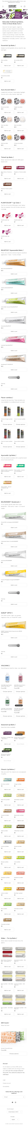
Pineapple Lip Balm (5, 877)
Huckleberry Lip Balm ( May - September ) (7, 738)
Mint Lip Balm (4, 908)
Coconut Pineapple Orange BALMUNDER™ (10, 579)
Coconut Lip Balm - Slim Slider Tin (19, 984)
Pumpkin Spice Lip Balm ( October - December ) (19, 738)
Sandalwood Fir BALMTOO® (7, 364)
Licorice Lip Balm (5, 846)
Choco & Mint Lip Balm (19, 441)
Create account (7, 1083)
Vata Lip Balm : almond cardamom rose (6, 487)
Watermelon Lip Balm (19, 815)
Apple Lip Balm (4, 830)
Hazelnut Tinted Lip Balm (6, 188)
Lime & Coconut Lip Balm (19, 419)
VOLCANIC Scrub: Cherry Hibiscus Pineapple (19, 686)
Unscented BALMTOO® (6, 326)
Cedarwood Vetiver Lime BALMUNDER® (9, 541)
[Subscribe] (23, 1097)
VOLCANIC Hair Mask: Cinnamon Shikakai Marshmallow (18, 709)
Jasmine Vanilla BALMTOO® (7, 287)
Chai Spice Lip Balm (18, 908)
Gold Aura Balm (4, 143)
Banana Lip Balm (4, 862)
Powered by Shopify (19, 1123)
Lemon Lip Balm (4, 893)
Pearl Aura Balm (4, 125)
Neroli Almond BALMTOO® (6, 268)
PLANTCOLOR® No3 (5, 236)
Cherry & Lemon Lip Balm (6, 441)
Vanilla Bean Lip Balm (19, 799)
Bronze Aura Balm (5, 107)
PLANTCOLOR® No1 (5, 220)
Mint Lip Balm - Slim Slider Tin (7, 1008)
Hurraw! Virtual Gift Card (6, 1048)
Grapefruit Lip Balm (18, 877)
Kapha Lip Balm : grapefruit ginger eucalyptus (7, 471)
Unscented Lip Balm (5, 75)
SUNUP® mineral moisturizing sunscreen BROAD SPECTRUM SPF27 (11, 632)
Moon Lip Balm (4, 60)
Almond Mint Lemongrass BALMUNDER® (9, 522)
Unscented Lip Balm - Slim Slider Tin (20, 961)
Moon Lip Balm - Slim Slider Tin (7, 984)
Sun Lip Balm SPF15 (18, 60)
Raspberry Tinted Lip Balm (20, 172)
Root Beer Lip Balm (18, 893)
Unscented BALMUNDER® (6, 560)
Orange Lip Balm (17, 784)
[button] (2, 6)
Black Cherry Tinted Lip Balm (6, 173)
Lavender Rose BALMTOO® (7, 345)
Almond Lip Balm (18, 846)
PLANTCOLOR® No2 (18, 220)
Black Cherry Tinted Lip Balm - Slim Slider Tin (6, 961)
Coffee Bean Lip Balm (19, 830)
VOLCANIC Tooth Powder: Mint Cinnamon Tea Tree (6, 709)
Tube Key (3, 383)
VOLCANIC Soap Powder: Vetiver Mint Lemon (6, 686)
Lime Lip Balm (17, 862)
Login (4, 1080)
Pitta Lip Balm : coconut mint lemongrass (19, 471)
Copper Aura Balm (18, 107)
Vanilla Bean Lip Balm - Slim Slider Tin (20, 1008)
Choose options (7, 424)
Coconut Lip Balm (5, 815)
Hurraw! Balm (11, 1123)
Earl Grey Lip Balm (5, 784)
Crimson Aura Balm (18, 143)
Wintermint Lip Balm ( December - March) (6, 755)
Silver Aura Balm (17, 125)
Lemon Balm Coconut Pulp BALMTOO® (9, 307)
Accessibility (6, 1086)
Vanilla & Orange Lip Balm (7, 419)
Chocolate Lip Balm (5, 924)
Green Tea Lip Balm (5, 799)
